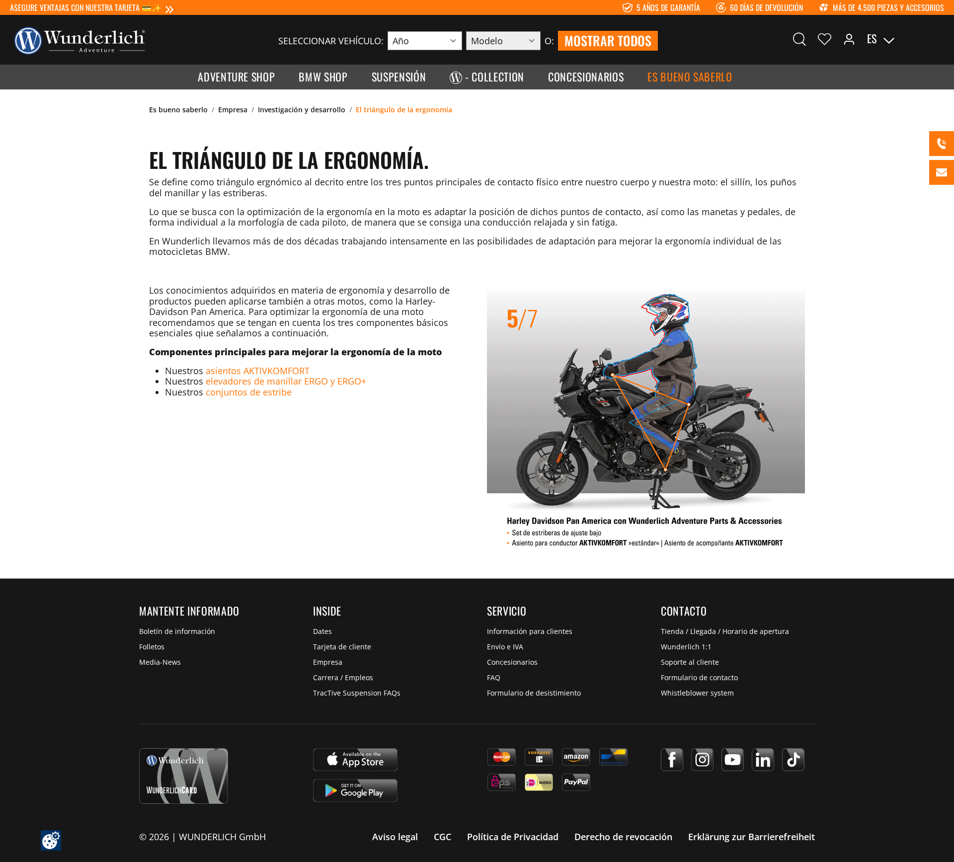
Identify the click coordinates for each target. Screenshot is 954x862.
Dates (322, 631)
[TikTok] (793, 759)
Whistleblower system (697, 693)
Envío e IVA (505, 646)
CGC (442, 837)
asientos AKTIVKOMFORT (258, 371)
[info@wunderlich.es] (941, 172)
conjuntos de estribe (249, 392)
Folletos (151, 646)
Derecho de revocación (623, 837)
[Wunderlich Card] (183, 776)
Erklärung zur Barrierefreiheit (751, 837)
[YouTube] (732, 759)
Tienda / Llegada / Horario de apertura (725, 631)
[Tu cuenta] (849, 38)
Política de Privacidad (512, 837)
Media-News (160, 662)
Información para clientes (529, 631)
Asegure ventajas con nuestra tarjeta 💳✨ (85, 7)
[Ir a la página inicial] (79, 40)
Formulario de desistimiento (534, 693)
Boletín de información (177, 631)
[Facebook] (672, 759)
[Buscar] (799, 38)
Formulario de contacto (699, 677)
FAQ (493, 677)
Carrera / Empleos (343, 677)
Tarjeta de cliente (342, 646)
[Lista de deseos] (824, 38)
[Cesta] (938, 38)
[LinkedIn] (763, 759)
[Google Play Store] (355, 790)
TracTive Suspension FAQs (356, 693)
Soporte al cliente (690, 662)
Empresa (327, 662)
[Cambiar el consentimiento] (51, 840)
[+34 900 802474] (941, 143)
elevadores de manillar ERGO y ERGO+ (286, 381)
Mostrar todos (607, 40)
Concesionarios (512, 662)
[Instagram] (702, 759)
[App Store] (355, 759)
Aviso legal (395, 837)
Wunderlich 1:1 (686, 646)
